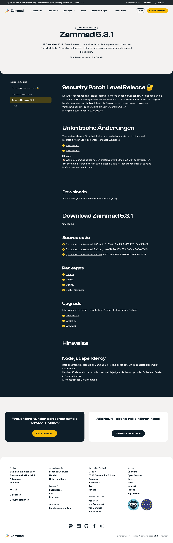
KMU (51, 493)
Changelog (68, 224)
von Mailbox (95, 511)
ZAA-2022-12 (72, 145)
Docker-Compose (75, 290)
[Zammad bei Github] (86, 526)
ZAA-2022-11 (96, 110)
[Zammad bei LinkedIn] (79, 526)
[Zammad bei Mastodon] (71, 526)
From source (72, 315)
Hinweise (15, 106)
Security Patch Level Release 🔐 (25, 88)
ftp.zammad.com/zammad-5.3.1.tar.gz (85, 249)
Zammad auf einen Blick (22, 471)
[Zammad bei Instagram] (102, 526)
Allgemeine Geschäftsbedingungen (153, 536)
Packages (73, 268)
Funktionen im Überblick (22, 475)
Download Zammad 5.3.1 (23, 100)
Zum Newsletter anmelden (128, 433)
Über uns (132, 471)
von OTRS (94, 500)
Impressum (133, 493)
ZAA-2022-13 (72, 150)
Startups (54, 497)
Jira (90, 486)
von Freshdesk (96, 504)
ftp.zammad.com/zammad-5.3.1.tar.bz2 (86, 244)
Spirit (130, 479)
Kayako (92, 489)
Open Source (135, 475)
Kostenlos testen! (157, 11)
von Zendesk (95, 508)
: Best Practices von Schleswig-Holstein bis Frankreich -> (45, 3)
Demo (140, 11)
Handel (52, 475)
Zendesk (93, 479)
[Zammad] (14, 11)
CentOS (70, 274)
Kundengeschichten (60, 508)
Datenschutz (122, 536)
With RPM (71, 321)
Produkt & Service (58, 471)
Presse (131, 489)
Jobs (130, 482)
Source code (76, 237)
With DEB (71, 326)
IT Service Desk (57, 479)
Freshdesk (94, 482)
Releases (14, 482)
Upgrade (71, 303)
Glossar (14, 495)
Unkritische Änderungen (22, 94)
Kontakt (132, 486)
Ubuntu (70, 284)
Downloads (74, 192)
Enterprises (55, 490)
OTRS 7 (92, 471)
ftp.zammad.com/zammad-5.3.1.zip (84, 254)
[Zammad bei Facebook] (94, 526)
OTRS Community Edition (102, 475)
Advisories (15, 479)
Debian (69, 279)
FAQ (12, 489)
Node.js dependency (84, 358)
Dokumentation (89, 379)
